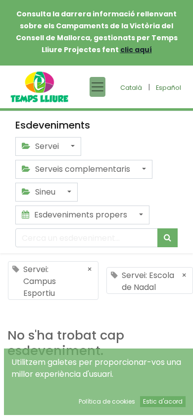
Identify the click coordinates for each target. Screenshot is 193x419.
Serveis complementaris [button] (82, 169)
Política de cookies (107, 401)
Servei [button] (47, 146)
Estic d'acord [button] (163, 401)
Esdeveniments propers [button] (80, 214)
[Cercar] (167, 237)
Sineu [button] (45, 192)
